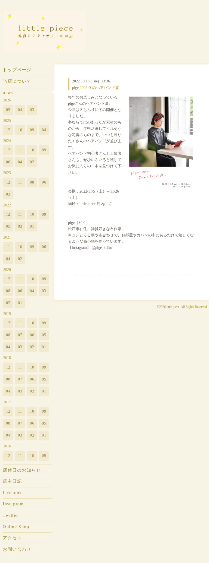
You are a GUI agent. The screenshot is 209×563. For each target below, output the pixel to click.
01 (32, 226)
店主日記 (12, 481)
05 (8, 109)
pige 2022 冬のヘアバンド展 (95, 87)
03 (32, 109)
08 (32, 182)
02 (32, 162)
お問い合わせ (17, 549)
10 (20, 130)
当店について (17, 81)
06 (8, 162)
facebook (12, 492)
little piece (173, 306)
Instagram (13, 504)
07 (20, 335)
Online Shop (16, 526)
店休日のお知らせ (22, 470)
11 (20, 150)
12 (8, 130)
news (8, 92)
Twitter (10, 515)
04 (20, 109)
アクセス (12, 538)
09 (32, 130)
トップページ (17, 69)
